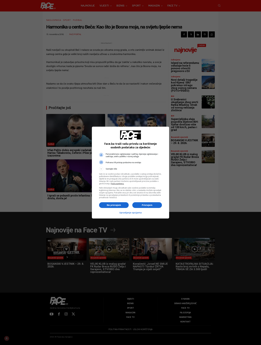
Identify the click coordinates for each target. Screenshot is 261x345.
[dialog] (130, 173)
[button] (130, 169)
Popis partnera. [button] (117, 183)
